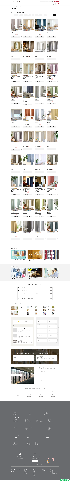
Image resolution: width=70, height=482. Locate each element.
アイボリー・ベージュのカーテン (28, 427)
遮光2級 (47, 56)
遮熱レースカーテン (29, 443)
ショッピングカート (26, 473)
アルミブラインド (30, 412)
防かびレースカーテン (29, 442)
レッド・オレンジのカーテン (28, 420)
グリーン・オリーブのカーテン (28, 422)
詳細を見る (29, 396)
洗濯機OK (14, 34)
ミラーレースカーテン (29, 444)
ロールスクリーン (30, 413)
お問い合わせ (56, 1)
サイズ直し (34, 476)
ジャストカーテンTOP (13, 6)
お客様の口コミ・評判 (44, 469)
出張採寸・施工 (51, 470)
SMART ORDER (51, 471)
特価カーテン (14, 414)
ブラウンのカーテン (27, 428)
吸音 (18, 34)
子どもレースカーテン (15, 443)
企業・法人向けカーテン (44, 470)
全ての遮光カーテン (50, 420)
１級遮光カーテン (50, 421)
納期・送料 (34, 475)
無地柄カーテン (38, 420)
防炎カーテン (49, 427)
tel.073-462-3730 (17, 394)
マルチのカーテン (27, 429)
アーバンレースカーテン (15, 442)
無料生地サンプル (16, 36)
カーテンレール (46, 414)
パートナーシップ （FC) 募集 (53, 473)
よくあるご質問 (34, 469)
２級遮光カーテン (50, 422)
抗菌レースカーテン (29, 445)
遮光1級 (12, 34)
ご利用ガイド (34, 470)
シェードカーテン (15, 413)
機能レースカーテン (15, 444)
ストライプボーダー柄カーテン (39, 422)
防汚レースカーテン (37, 444)
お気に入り (53, 4)
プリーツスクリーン (31, 414)
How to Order (34, 471)
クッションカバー (46, 413)
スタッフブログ (51, 472)
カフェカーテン (14, 412)
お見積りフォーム (34, 474)
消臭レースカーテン (37, 442)
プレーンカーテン (15, 420)
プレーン (20, 6)
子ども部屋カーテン (15, 427)
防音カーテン (49, 429)
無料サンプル (34, 473)
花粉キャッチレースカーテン (38, 445)
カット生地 (17, 6)
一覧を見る (16, 248)
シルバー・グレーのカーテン (28, 430)
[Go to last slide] (53, 453)
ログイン (55, 4)
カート (57, 4)
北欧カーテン (14, 422)
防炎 (16, 34)
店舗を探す (51, 469)
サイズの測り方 (34, 472)
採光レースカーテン (37, 443)
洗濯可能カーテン (50, 428)
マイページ (25, 471)
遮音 (25, 124)
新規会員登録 (25, 469)
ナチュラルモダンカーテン (16, 421)
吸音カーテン (49, 430)
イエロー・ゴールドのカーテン (28, 421)
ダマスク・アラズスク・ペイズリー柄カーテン (40, 426)
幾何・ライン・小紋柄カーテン (39, 421)
